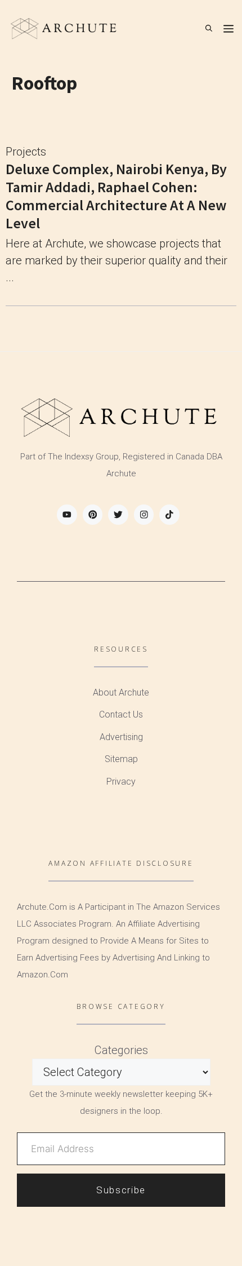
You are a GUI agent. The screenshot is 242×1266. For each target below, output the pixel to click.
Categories (121, 1050)
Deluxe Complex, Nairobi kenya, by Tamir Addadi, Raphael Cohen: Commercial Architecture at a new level (116, 196)
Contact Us (121, 714)
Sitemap (121, 759)
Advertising (121, 737)
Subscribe (121, 1190)
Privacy (121, 781)
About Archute (121, 692)
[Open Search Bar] (208, 28)
